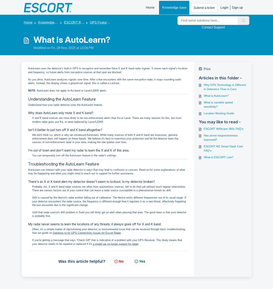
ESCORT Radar (75, 22)
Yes (142, 261)
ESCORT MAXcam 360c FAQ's (223, 128)
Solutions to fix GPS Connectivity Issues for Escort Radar (87, 232)
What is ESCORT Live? (218, 157)
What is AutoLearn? (216, 95)
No (121, 261)
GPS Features (100, 22)
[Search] (243, 20)
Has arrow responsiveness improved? (221, 137)
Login (224, 7)
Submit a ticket (204, 7)
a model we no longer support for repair (115, 243)
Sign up (237, 7)
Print (207, 69)
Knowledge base (174, 7)
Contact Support (213, 27)
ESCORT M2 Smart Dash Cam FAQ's (223, 148)
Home (150, 7)
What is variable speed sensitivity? (218, 104)
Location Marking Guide (219, 113)
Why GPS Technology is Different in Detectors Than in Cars (225, 87)
